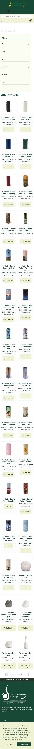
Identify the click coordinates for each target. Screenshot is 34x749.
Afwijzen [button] (9, 744)
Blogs (21, 720)
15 (18, 674)
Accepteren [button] (24, 744)
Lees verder (8, 506)
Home (3, 31)
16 (21, 674)
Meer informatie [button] (18, 739)
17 (24, 674)
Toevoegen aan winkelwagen (8, 627)
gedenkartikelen (6, 21)
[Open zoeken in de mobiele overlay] (17, 16)
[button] (8, 11)
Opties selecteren (8, 129)
